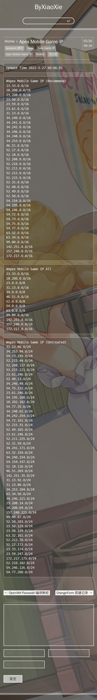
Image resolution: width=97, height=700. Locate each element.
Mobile (40, 54)
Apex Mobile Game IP (41, 42)
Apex (30, 48)
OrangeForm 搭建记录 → (74, 593)
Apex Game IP (46, 48)
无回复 (53, 54)
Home (10, 41)
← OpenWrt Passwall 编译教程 (27, 593)
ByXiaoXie (48, 7)
